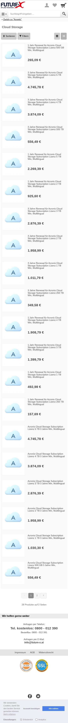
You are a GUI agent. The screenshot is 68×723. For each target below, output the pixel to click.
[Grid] (57, 36)
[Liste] (64, 36)
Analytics (42, 720)
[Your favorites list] (54, 5)
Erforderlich (28, 720)
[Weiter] (43, 595)
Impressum (20, 652)
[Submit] (64, 14)
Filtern (25, 36)
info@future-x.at (34, 642)
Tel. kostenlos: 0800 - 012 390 (34, 628)
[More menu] (46, 5)
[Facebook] (30, 696)
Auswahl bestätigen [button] (31, 709)
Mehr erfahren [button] (9, 714)
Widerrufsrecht (46, 652)
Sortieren (10, 36)
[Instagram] (38, 696)
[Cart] (63, 5)
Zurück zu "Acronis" (12, 19)
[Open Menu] (4, 14)
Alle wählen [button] (53, 709)
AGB (32, 652)
